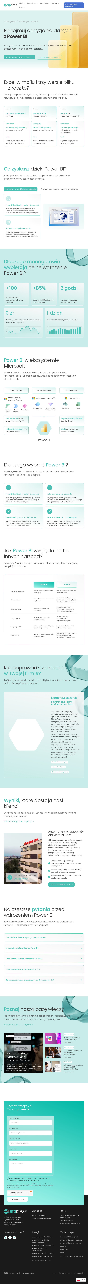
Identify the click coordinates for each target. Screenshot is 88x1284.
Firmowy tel (12, 1149)
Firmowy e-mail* (14, 1139)
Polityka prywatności (13, 1187)
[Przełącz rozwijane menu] (24, 3)
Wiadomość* (13, 1159)
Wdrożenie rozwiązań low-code (42, 1253)
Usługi (21, 3)
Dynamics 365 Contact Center (70, 1243)
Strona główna (10, 21)
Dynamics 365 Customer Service (71, 1240)
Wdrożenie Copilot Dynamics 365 (43, 1245)
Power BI (63, 1246)
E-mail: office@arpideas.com (70, 1224)
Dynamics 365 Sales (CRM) (69, 1237)
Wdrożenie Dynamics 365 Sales (42, 1237)
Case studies (44, 3)
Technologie (31, 3)
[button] (44, 937)
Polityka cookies (79, 1273)
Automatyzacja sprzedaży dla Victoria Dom (66, 833)
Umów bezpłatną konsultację (71, 5)
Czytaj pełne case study (60, 884)
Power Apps (64, 1249)
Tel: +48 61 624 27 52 (67, 1221)
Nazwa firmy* (13, 1129)
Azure (62, 1252)
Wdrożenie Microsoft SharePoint (42, 1256)
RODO (54, 1273)
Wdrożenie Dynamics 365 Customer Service (40, 1241)
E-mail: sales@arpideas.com (41, 1219)
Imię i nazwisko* (14, 1118)
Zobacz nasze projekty (48, 57)
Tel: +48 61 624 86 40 (39, 1216)
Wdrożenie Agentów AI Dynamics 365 (39, 1249)
